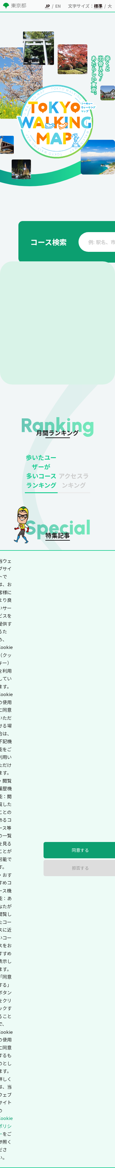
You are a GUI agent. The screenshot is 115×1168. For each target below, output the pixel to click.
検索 (90, 234)
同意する (30, 1153)
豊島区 (30, 398)
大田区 (58, 375)
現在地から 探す (101, 208)
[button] (38, 616)
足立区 (85, 409)
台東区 (85, 352)
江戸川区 (60, 420)
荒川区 (85, 398)
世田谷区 (87, 375)
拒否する (84, 1153)
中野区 (58, 386)
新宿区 (30, 352)
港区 (83, 341)
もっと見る (95, 956)
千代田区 (32, 341)
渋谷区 (30, 386)
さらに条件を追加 (30, 472)
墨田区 (30, 363)
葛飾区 (30, 420)
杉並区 (85, 386)
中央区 (58, 341)
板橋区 (30, 409)
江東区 (58, 363)
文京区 (58, 352)
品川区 (85, 363)
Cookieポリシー (77, 1126)
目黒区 (30, 375)
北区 (56, 398)
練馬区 (58, 409)
